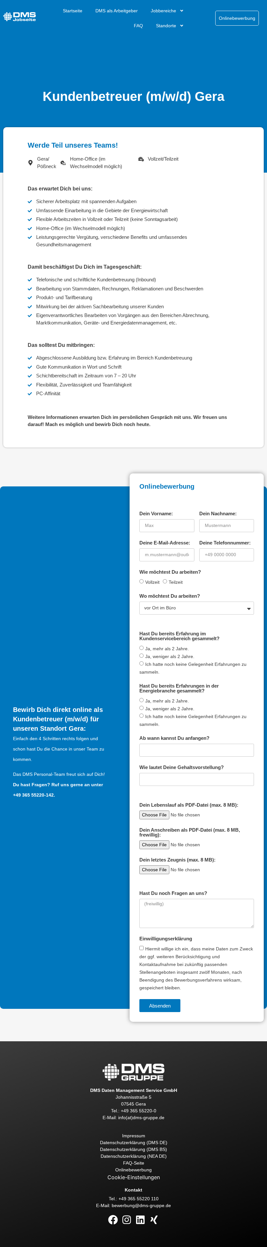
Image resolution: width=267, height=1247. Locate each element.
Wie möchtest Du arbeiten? (170, 572)
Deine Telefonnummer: (225, 542)
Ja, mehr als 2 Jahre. (167, 648)
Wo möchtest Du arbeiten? (169, 596)
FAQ (138, 25)
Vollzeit (152, 582)
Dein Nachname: (218, 513)
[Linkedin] (140, 1220)
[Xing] (154, 1220)
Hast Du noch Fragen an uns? (173, 893)
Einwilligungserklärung (165, 938)
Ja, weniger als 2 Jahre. (169, 656)
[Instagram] (127, 1220)
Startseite (72, 10)
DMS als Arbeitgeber (116, 10)
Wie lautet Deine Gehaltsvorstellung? (181, 767)
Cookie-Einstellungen (133, 1177)
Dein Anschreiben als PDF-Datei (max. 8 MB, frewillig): (189, 832)
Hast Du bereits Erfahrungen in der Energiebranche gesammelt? (179, 688)
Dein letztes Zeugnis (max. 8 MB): (177, 859)
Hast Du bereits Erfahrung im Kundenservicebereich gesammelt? (179, 636)
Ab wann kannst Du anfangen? (174, 738)
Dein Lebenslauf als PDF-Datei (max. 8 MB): (188, 805)
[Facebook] (113, 1220)
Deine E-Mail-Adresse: (164, 542)
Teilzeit (176, 582)
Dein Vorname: (156, 513)
